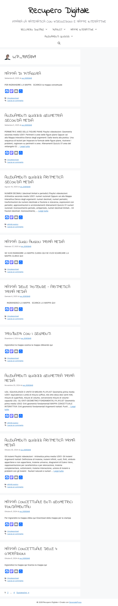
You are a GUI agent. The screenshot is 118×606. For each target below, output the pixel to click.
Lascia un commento (15, 101)
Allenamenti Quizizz (57, 37)
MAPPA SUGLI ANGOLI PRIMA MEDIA (34, 242)
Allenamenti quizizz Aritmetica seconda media (34, 179)
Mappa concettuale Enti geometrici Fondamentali (39, 504)
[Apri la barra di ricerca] (59, 43)
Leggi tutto (25, 146)
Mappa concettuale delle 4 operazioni (31, 551)
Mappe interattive (82, 30)
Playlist (57, 30)
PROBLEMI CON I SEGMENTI (28, 334)
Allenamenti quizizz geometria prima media (39, 378)
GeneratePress (75, 602)
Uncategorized (13, 98)
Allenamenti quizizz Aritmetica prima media (40, 443)
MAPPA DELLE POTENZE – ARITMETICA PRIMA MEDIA (37, 289)
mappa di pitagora (23, 74)
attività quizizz (12, 224)
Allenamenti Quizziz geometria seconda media (34, 118)
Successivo (22, 592)
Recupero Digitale (59, 11)
